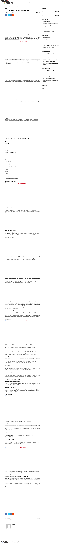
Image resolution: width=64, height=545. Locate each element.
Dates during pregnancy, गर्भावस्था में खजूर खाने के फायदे (50, 45)
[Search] (62, 2)
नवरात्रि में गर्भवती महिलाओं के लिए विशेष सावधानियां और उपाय (50, 23)
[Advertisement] (22, 26)
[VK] (11, 15)
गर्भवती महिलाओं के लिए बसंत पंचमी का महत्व (48, 31)
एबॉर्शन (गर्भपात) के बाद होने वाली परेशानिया (50, 61)
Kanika (7, 12)
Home (6, 6)
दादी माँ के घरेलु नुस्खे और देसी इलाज (50, 53)
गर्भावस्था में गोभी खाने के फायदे (46, 21)
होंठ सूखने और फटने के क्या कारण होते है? (53, 59)
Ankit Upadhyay (45, 63)
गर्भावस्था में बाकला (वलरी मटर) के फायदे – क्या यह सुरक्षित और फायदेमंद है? (50, 26)
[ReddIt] (13, 15)
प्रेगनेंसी (9, 6)
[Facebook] (6, 15)
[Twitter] (9, 15)
